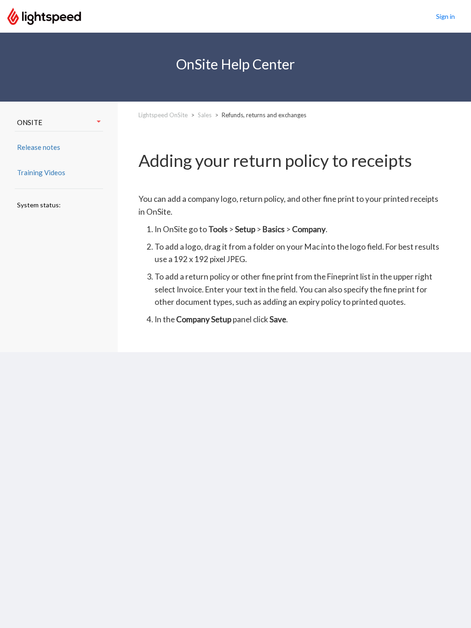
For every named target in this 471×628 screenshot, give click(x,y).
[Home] (44, 15)
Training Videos (41, 172)
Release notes (38, 147)
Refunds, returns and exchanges (264, 115)
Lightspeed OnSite (163, 115)
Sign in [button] (445, 16)
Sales (205, 115)
